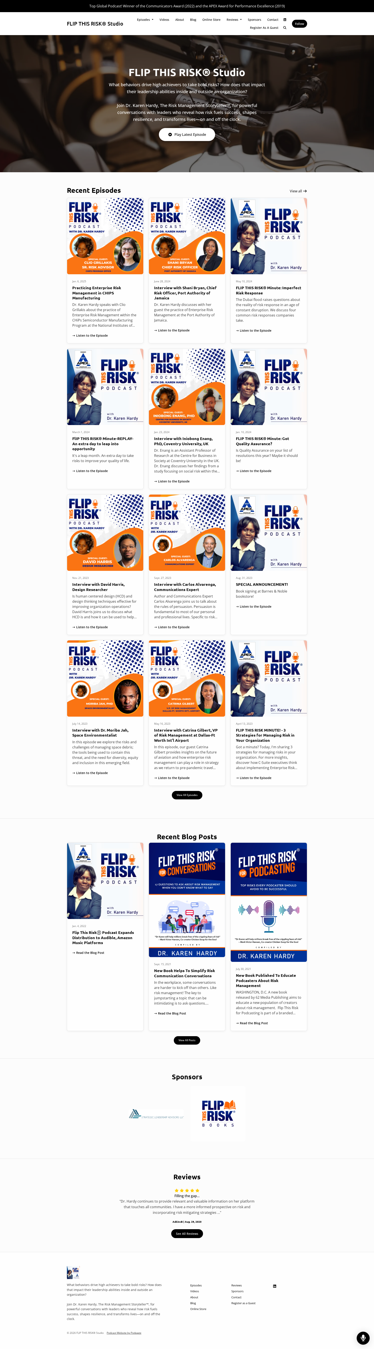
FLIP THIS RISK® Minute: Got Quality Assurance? (262, 441)
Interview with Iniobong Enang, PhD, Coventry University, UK (183, 441)
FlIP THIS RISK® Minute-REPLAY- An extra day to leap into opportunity (102, 443)
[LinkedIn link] (285, 20)
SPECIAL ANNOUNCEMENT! (262, 584)
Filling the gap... (187, 1195)
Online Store (211, 20)
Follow (299, 24)
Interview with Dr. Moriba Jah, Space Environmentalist (100, 732)
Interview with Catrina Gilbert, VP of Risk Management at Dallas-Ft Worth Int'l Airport (186, 735)
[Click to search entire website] (285, 28)
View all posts (187, 1040)
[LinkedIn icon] (274, 1286)
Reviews (233, 20)
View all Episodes (187, 795)
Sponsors (254, 20)
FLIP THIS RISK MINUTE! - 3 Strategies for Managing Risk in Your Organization (265, 735)
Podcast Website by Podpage (124, 1333)
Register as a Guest (264, 28)
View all (296, 191)
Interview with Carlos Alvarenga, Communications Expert (185, 587)
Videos (164, 20)
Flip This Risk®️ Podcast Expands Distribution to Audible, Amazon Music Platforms (103, 937)
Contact (272, 20)
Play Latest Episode (190, 134)
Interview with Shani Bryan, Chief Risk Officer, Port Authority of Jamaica (185, 292)
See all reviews (187, 1234)
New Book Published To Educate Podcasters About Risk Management (266, 980)
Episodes (144, 20)
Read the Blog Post (90, 953)
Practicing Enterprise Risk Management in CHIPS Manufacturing (96, 292)
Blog (193, 20)
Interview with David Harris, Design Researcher (98, 587)
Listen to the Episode (92, 335)
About (179, 20)
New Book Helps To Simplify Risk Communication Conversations (184, 973)
